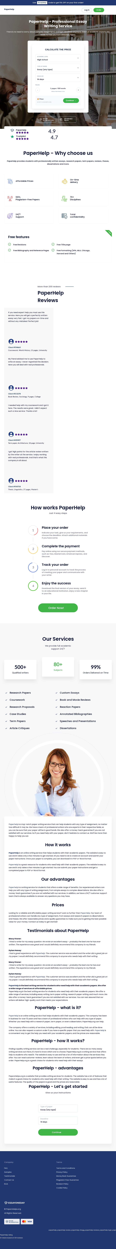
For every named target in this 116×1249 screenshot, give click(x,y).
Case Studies (18, 714)
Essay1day (42, 3)
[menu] (109, 10)
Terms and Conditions (65, 1168)
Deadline (40, 76)
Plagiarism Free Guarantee (67, 1180)
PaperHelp (14, 853)
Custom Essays (69, 692)
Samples (8, 1172)
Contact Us (9, 1180)
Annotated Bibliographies (76, 714)
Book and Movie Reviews (75, 700)
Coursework (17, 700)
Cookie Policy (61, 1188)
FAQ (5, 1168)
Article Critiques (20, 728)
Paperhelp (13, 824)
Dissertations (68, 728)
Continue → (71, 100)
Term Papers (18, 721)
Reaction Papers (70, 707)
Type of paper (42, 66)
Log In (86, 10)
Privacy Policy (61, 1172)
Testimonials (9, 1176)
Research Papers (20, 692)
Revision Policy (62, 1184)
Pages (37, 85)
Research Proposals (22, 707)
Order (98, 10)
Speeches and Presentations (78, 721)
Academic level (42, 56)
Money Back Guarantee (66, 1176)
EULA (6, 1184)
